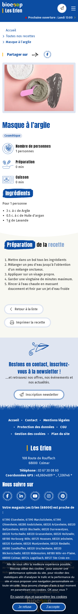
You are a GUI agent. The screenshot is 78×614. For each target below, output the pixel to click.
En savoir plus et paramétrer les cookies (38, 597)
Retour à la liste (26, 309)
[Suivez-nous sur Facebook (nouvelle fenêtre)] (7, 496)
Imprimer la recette (30, 322)
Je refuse (24, 607)
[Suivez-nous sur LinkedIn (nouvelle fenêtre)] (21, 496)
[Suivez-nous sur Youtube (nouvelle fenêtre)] (35, 496)
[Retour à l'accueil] (12, 5)
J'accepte (53, 607)
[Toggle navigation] (73, 9)
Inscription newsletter (42, 395)
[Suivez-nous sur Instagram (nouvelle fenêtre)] (49, 496)
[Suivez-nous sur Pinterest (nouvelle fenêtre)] (63, 496)
